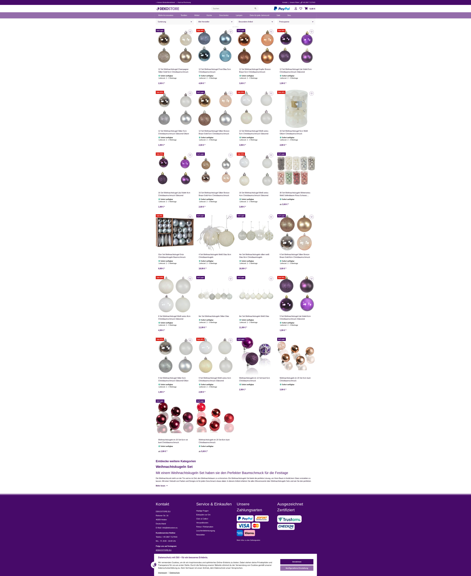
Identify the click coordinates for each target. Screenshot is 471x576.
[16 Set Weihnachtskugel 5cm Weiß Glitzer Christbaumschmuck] (296, 109)
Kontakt (284, 2)
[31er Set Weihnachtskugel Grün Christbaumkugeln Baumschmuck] (175, 232)
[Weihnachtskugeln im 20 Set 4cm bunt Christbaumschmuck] (296, 356)
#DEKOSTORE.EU (163, 550)
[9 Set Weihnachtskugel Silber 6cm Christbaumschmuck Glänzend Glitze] (175, 356)
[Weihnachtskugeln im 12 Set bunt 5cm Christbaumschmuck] (256, 356)
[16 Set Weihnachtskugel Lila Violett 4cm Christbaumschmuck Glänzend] (175, 170)
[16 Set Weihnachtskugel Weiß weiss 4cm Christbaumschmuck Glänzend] (256, 170)
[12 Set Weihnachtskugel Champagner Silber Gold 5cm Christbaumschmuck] (175, 47)
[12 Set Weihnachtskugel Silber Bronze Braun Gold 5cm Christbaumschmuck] (215, 109)
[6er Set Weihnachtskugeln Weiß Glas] (256, 294)
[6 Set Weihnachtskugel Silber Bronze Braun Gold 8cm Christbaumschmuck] (296, 232)
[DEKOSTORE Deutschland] (167, 8)
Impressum (162, 573)
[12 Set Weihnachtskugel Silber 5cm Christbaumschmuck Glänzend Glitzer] (175, 109)
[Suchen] (255, 8)
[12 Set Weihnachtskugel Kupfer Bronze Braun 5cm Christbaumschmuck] (256, 47)
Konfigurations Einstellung (297, 568)
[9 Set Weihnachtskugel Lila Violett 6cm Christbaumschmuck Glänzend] (296, 294)
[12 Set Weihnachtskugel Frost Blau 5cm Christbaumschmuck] (215, 47)
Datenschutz (175, 573)
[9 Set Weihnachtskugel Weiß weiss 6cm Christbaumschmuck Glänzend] (215, 356)
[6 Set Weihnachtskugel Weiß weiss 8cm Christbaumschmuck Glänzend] (175, 294)
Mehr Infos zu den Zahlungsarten (248, 540)
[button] (296, 9)
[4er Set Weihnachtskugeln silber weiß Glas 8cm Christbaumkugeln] (256, 232)
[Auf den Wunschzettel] (190, 31)
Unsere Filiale (294, 2)
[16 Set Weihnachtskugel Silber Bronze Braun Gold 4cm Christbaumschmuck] (215, 170)
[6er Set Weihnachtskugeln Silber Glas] (215, 294)
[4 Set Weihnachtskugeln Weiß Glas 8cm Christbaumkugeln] (215, 232)
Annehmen (296, 562)
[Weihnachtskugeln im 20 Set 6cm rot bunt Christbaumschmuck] (175, 417)
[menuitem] (166, 15)
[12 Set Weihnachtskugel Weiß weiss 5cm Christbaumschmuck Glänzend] (256, 109)
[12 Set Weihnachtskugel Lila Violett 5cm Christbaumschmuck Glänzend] (296, 47)
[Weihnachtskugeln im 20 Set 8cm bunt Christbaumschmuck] (215, 417)
